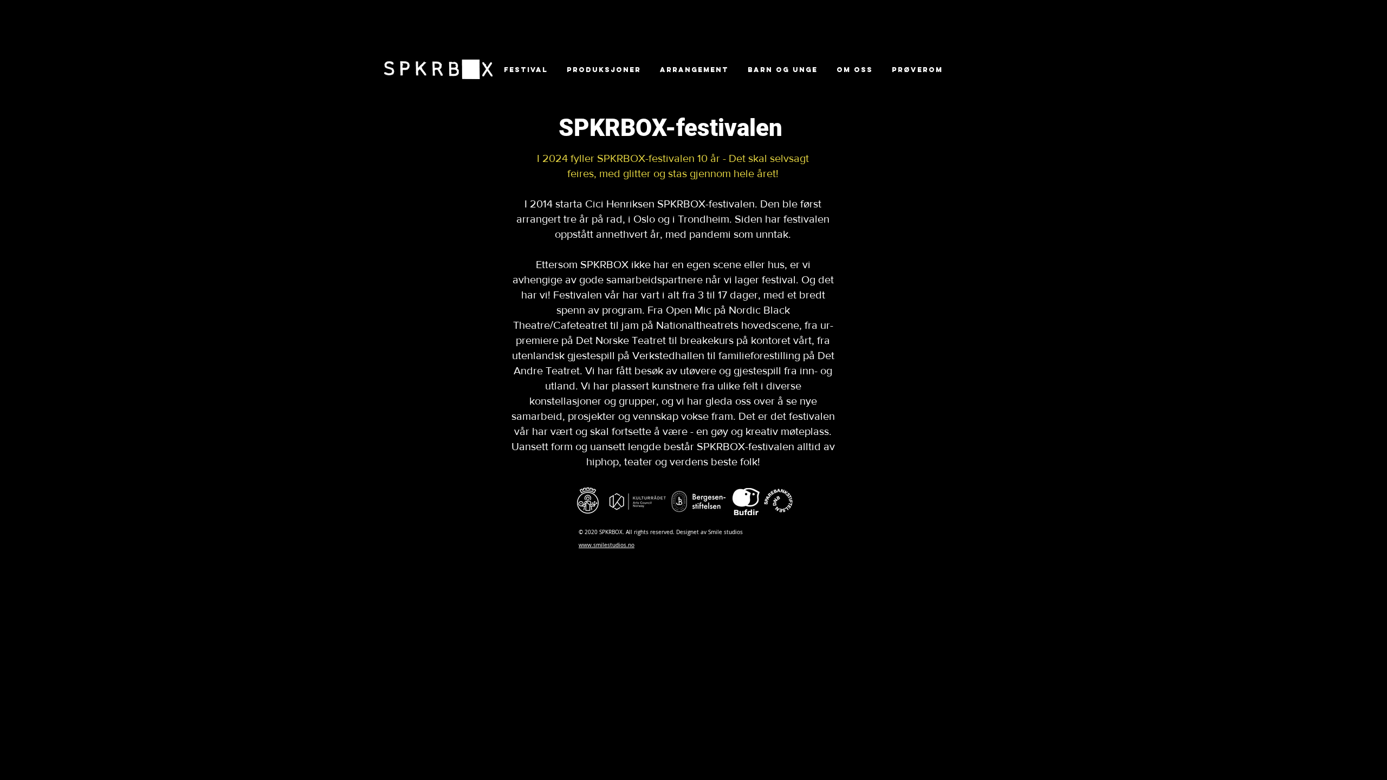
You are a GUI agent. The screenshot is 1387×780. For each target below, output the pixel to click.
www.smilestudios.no (606, 545)
